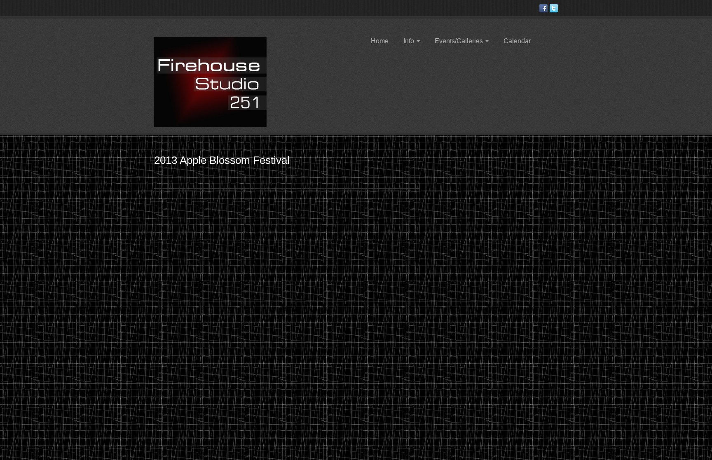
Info (409, 40)
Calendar (517, 40)
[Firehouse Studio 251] (210, 81)
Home (380, 40)
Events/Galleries (460, 40)
